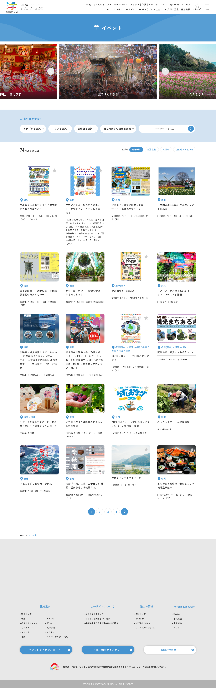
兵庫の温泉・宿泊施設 (178, 9)
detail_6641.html (176, 472)
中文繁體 (178, 618)
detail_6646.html (39, 411)
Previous (50, 71)
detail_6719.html (85, 472)
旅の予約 (174, 4)
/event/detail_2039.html (108, 71)
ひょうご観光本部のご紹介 (97, 618)
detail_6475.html (85, 345)
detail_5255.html (39, 279)
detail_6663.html (131, 205)
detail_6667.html (131, 279)
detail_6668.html (85, 279)
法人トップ (141, 613)
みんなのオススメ (102, 4)
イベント (153, 4)
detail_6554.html (131, 345)
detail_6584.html (176, 345)
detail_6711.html (39, 205)
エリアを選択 (59, 128)
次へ (124, 511)
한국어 (177, 627)
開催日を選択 (85, 128)
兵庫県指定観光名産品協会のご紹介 (101, 623)
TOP (22, 535)
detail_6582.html (131, 472)
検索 (191, 129)
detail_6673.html (176, 205)
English (177, 613)
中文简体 (178, 623)
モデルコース (121, 4)
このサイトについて (94, 613)
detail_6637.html (85, 411)
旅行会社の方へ (143, 623)
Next (165, 71)
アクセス (185, 4)
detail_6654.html (131, 411)
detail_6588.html (176, 279)
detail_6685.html (176, 411)
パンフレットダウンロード (45, 650)
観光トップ (26, 613)
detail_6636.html (85, 205)
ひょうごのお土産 (151, 9)
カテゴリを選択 (32, 128)
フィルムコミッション (146, 627)
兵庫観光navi (12, 7)
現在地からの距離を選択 (117, 128)
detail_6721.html (39, 472)
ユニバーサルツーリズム (122, 9)
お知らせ (140, 618)
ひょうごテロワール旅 (32, 7)
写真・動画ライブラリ (106, 650)
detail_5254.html (39, 345)
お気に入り (197, 9)
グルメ (163, 4)
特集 (88, 4)
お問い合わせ (168, 650)
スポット (134, 4)
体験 (144, 4)
